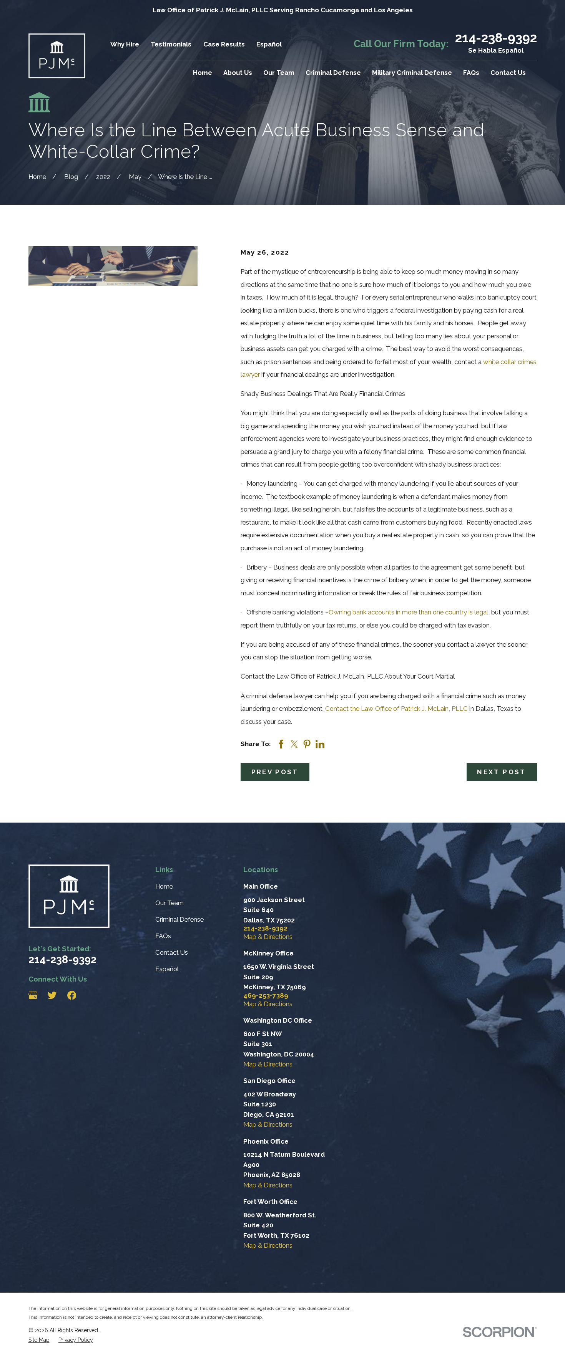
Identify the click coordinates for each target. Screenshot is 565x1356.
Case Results (224, 44)
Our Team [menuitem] (278, 72)
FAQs (163, 936)
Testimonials (171, 44)
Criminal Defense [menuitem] (333, 72)
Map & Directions (267, 936)
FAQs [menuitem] (471, 72)
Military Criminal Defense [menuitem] (412, 72)
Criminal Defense (179, 919)
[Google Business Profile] (32, 995)
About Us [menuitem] (237, 72)
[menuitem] (39, 1340)
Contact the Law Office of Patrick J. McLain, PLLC (396, 708)
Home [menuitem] (202, 72)
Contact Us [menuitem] (508, 72)
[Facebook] (71, 995)
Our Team (169, 903)
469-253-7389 (265, 995)
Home (164, 886)
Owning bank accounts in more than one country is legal (408, 612)
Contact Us (171, 952)
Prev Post (275, 772)
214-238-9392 (496, 37)
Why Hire (124, 44)
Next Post (501, 772)
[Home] (57, 56)
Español (269, 44)
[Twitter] (52, 995)
